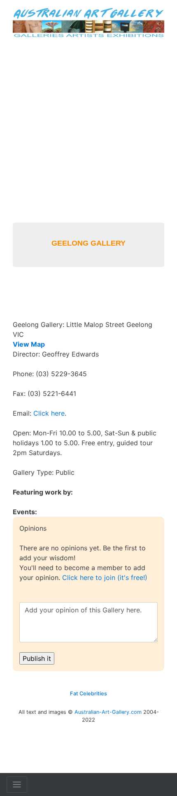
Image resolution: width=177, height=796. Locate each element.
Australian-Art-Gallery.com (108, 712)
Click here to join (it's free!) (104, 577)
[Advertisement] (88, 130)
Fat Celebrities (88, 693)
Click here (49, 413)
